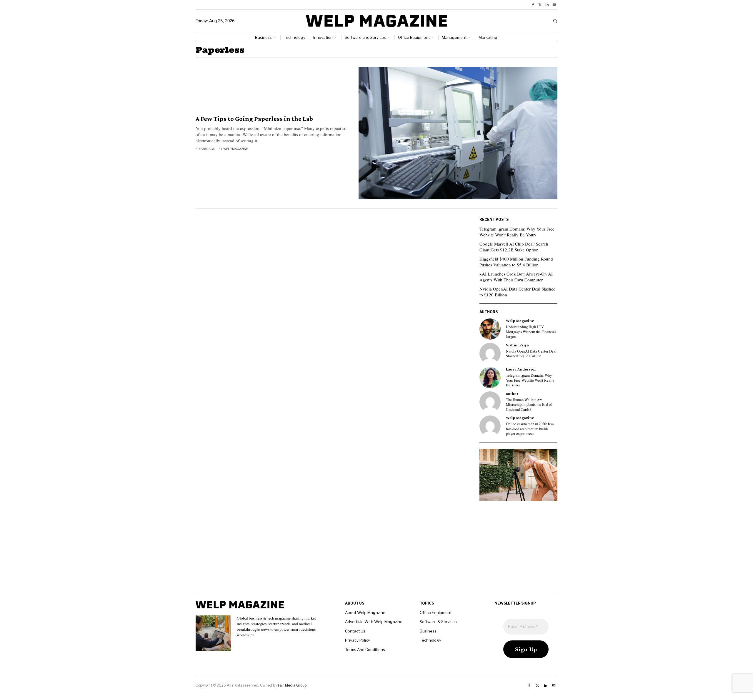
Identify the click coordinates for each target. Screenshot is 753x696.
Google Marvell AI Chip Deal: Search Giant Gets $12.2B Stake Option (513, 247)
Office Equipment (436, 612)
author (512, 393)
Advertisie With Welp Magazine (373, 621)
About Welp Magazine (365, 612)
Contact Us (355, 631)
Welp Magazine (235, 149)
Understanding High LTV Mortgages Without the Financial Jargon (531, 332)
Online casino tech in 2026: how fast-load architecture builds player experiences (530, 429)
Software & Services (438, 621)
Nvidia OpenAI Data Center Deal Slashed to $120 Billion (517, 292)
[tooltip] (533, 4)
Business (428, 631)
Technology (430, 640)
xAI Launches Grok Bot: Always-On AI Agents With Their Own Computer (516, 277)
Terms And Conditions (365, 649)
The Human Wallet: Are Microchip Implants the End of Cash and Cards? (529, 405)
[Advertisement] (376, 551)
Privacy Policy (357, 640)
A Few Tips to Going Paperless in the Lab (254, 118)
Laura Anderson (521, 369)
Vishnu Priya (517, 345)
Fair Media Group (292, 685)
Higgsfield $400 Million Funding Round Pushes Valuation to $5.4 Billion (516, 262)
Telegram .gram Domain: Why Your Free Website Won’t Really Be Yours (516, 232)
